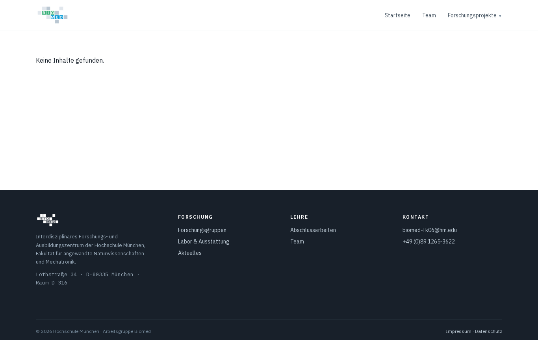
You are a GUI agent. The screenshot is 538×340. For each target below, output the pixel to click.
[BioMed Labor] (52, 15)
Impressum (458, 331)
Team (429, 15)
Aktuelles (190, 252)
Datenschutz (488, 331)
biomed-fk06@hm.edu (430, 230)
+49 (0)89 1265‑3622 (429, 241)
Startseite (397, 15)
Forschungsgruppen (202, 230)
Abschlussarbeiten (313, 230)
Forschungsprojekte (472, 15)
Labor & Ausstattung (204, 241)
